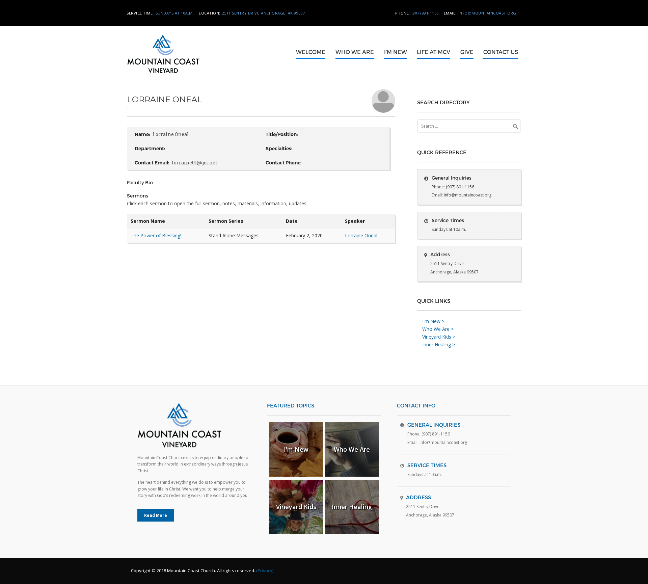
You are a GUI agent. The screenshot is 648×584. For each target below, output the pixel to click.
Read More (155, 515)
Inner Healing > (438, 344)
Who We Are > (438, 329)
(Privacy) (264, 570)
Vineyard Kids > (438, 337)
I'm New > (433, 321)
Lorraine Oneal (361, 235)
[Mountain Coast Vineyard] (173, 79)
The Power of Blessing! (156, 235)
